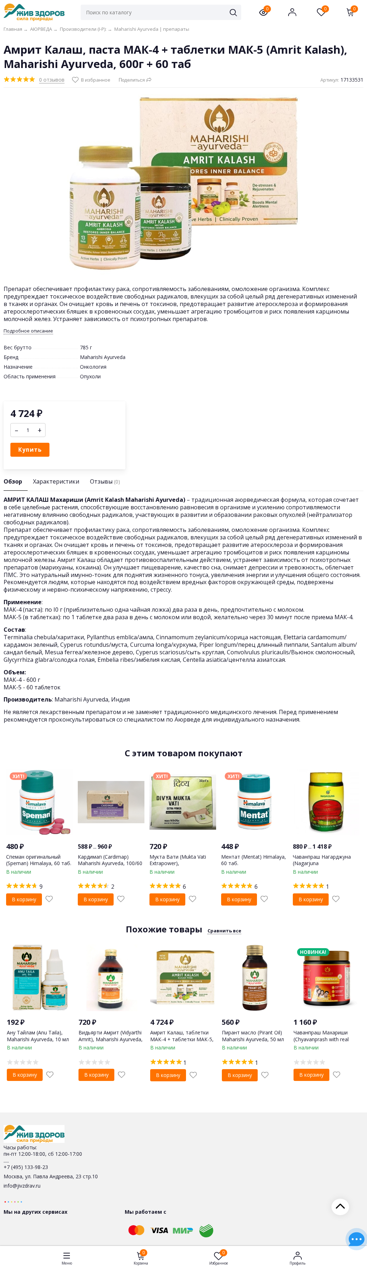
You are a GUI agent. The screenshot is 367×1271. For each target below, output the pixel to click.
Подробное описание (28, 331)
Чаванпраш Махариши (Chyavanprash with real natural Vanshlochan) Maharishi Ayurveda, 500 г (324, 1042)
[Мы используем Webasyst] (13, 1201)
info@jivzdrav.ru (22, 1185)
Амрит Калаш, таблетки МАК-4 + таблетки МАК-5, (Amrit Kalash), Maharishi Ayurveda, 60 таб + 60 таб (182, 1042)
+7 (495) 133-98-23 (26, 1167)
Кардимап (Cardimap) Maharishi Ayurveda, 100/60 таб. (110, 863)
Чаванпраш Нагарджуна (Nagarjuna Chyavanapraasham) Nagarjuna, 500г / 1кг (322, 866)
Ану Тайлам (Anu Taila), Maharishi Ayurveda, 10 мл (38, 1035)
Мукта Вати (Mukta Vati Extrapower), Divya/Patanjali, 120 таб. (178, 863)
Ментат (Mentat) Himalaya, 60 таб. (253, 860)
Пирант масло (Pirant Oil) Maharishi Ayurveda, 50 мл (253, 1035)
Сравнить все (224, 930)
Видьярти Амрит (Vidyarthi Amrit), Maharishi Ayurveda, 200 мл (110, 1039)
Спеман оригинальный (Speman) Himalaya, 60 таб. (38, 860)
